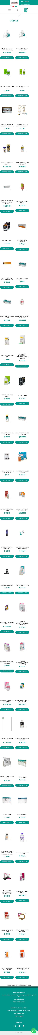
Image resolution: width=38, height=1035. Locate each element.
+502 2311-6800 (24, 1)
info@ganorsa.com (25, 4)
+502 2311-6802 (19, 1016)
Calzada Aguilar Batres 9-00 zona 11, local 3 (19, 1010)
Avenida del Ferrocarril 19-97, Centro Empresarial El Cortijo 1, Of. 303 (19, 995)
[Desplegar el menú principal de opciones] (9, 10)
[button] (26, 10)
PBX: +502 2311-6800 (19, 1002)
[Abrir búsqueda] (17, 10)
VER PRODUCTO (6, 57)
